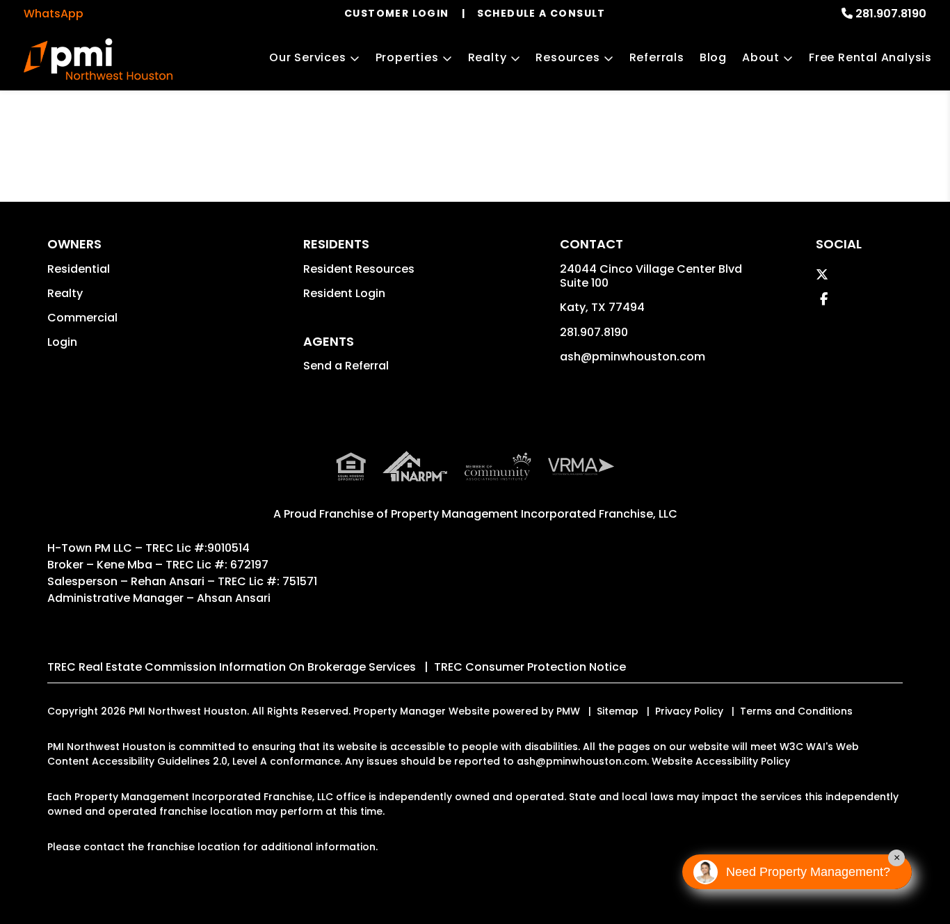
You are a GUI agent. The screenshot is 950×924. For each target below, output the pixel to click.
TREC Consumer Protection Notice (530, 667)
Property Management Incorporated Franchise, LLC (534, 514)
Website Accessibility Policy (721, 761)
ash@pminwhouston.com (632, 357)
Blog (713, 57)
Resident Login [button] (344, 293)
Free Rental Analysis (870, 57)
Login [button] (62, 342)
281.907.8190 (890, 14)
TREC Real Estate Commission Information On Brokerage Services (231, 667)
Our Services (307, 57)
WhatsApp (53, 14)
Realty (487, 57)
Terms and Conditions (796, 711)
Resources (567, 57)
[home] (98, 59)
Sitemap (617, 711)
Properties (407, 57)
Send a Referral (346, 366)
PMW (568, 711)
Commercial (82, 318)
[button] (822, 274)
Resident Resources (358, 269)
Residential (78, 269)
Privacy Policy (689, 711)
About (761, 57)
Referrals (656, 57)
